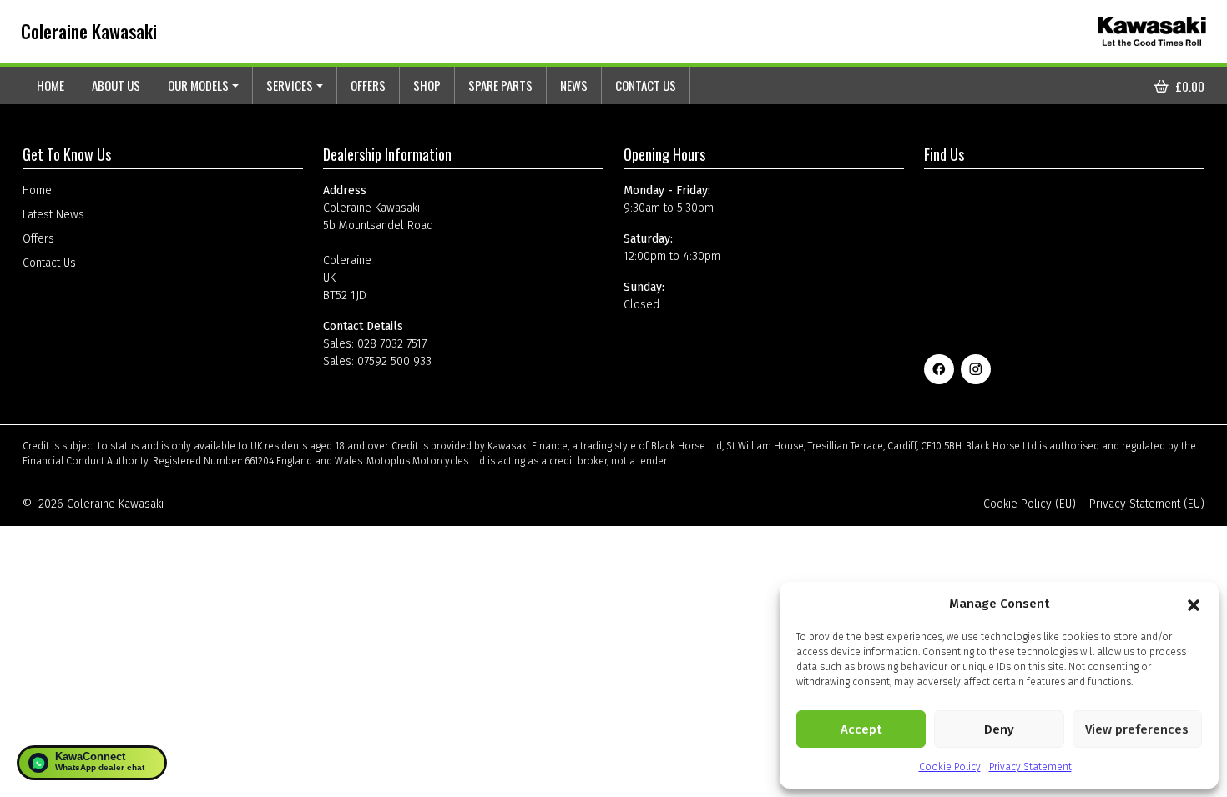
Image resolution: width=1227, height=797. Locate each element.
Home (50, 85)
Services (289, 85)
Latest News (53, 215)
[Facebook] (939, 369)
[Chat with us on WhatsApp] (92, 762)
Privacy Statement (1030, 767)
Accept (861, 729)
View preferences (1137, 729)
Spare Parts (500, 85)
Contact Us (645, 85)
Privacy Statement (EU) (1146, 504)
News (574, 85)
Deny (999, 729)
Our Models (198, 85)
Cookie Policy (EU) (1029, 504)
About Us (116, 85)
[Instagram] (976, 369)
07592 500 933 (394, 361)
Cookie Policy (950, 767)
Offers (368, 85)
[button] (1193, 603)
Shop (427, 85)
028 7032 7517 (392, 344)
